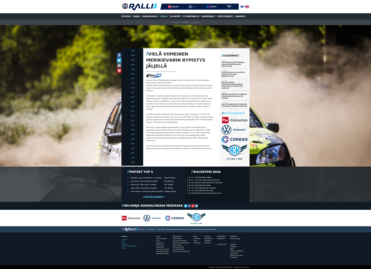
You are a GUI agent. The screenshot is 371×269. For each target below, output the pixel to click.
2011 (133, 120)
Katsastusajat (160, 247)
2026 (133, 50)
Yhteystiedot (225, 16)
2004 (133, 153)
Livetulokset (207, 240)
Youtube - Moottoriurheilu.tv (129, 246)
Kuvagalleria (195, 22)
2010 (133, 125)
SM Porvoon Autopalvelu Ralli (181, 251)
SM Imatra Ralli (177, 245)
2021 (133, 74)
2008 (133, 134)
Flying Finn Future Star (162, 249)
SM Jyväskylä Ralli (178, 247)
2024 (133, 60)
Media (163, 16)
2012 (133, 116)
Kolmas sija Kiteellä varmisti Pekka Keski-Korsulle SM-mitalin (234, 96)
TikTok (123, 248)
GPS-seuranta (160, 245)
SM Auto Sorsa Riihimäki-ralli (181, 243)
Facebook (124, 240)
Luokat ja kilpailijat (161, 238)
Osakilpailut (149, 16)
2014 (133, 106)
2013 (133, 111)
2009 (133, 130)
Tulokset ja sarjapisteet (236, 251)
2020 (133, 78)
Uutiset (186, 22)
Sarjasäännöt (159, 243)
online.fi (247, 267)
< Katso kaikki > (153, 197)
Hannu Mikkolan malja (162, 251)
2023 (133, 64)
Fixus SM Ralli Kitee (178, 249)
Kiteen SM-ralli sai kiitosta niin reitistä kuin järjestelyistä (233, 74)
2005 (133, 148)
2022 (133, 69)
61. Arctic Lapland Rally (179, 240)
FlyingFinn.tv (191, 16)
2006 (133, 144)
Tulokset (175, 16)
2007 (133, 139)
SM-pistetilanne (208, 238)
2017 (133, 92)
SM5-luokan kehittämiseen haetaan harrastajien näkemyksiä (233, 64)
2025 (133, 55)
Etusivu (126, 16)
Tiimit (157, 240)
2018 (133, 88)
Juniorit (240, 16)
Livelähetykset (221, 238)
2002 (133, 162)
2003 (133, 157)
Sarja (136, 16)
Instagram (124, 244)
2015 (133, 102)
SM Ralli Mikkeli (177, 238)
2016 (133, 97)
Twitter (123, 242)
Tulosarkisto (207, 243)
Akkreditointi (176, 22)
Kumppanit (208, 16)
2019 (133, 83)
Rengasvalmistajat (235, 238)
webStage (229, 267)
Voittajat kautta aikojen (162, 253)
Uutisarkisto (234, 113)
